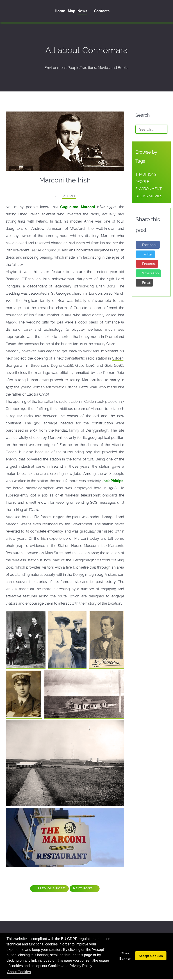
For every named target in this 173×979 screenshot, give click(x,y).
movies (155, 196)
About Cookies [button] (19, 972)
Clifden (117, 358)
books (141, 196)
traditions (146, 174)
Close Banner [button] (124, 955)
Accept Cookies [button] (151, 956)
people (69, 196)
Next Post (83, 888)
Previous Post (50, 888)
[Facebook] (165, 11)
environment (148, 189)
